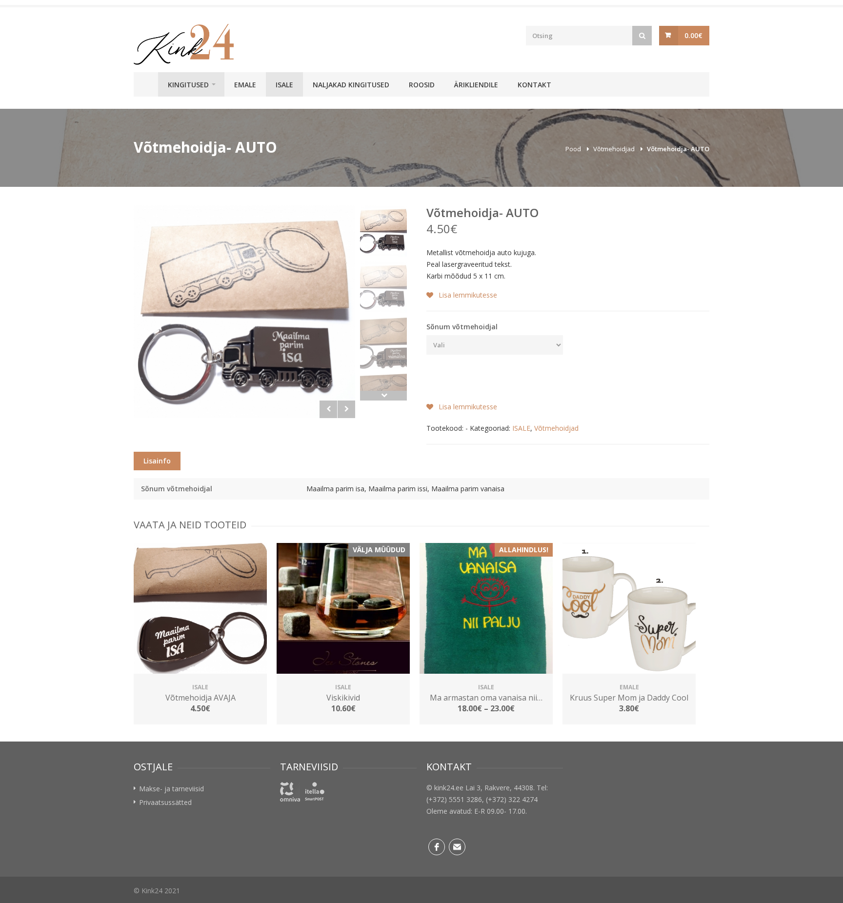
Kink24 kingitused (146, 84)
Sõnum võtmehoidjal (462, 326)
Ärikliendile (476, 84)
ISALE (284, 84)
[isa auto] (244, 311)
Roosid (422, 84)
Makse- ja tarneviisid (171, 788)
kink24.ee (448, 787)
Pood (573, 148)
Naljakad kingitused (351, 84)
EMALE (245, 84)
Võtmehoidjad (614, 148)
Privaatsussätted (165, 802)
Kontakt (534, 84)
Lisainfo (157, 460)
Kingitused (188, 84)
